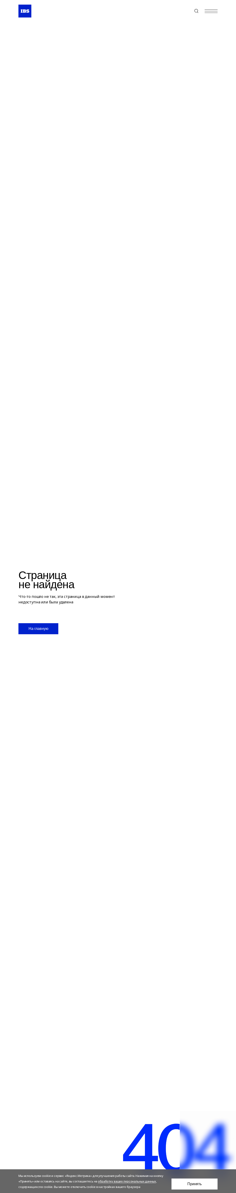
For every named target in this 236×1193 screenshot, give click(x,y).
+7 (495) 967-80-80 (185, 11)
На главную (38, 629)
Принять (194, 1184)
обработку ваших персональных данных (127, 1181)
